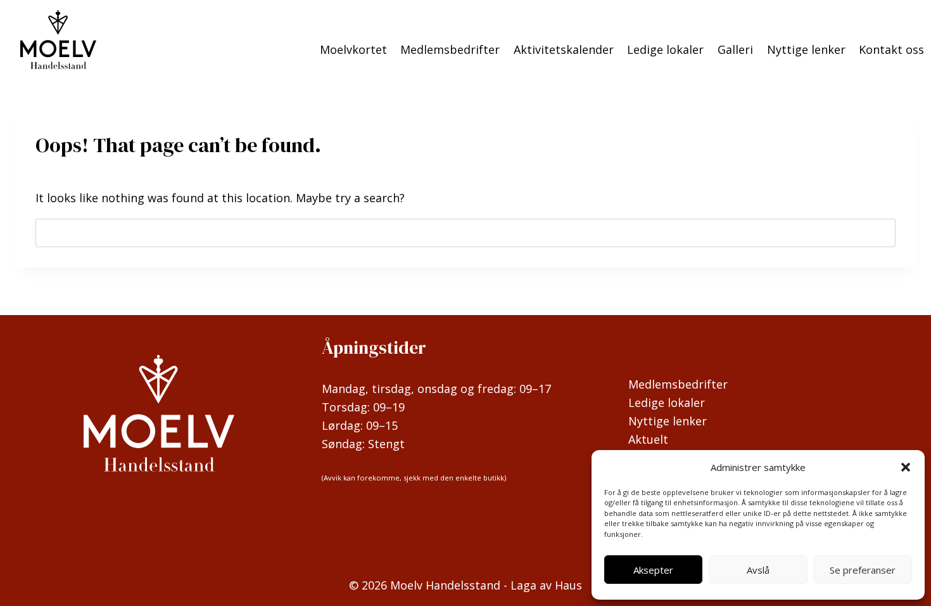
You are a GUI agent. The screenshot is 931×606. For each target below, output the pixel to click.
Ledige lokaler (665, 49)
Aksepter (653, 570)
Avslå (758, 570)
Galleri (735, 49)
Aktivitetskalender (564, 49)
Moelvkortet (353, 49)
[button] (905, 467)
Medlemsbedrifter (450, 49)
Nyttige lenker (806, 49)
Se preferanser (863, 570)
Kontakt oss (891, 49)
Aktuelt (648, 439)
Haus (568, 585)
